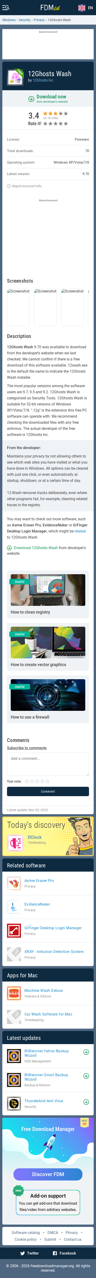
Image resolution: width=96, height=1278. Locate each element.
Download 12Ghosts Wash (36, 548)
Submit (50, 1239)
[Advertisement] (48, 44)
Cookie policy (26, 1239)
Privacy (72, 1232)
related (80, 531)
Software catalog (26, 1232)
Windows (9, 20)
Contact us (73, 1239)
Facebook (68, 1253)
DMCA (53, 1232)
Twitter (33, 1253)
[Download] (86, 1052)
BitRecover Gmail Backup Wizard (46, 1077)
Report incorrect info (27, 186)
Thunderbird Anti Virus (43, 1101)
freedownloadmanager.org (52, 1266)
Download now (51, 97)
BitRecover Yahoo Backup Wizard (46, 1053)
